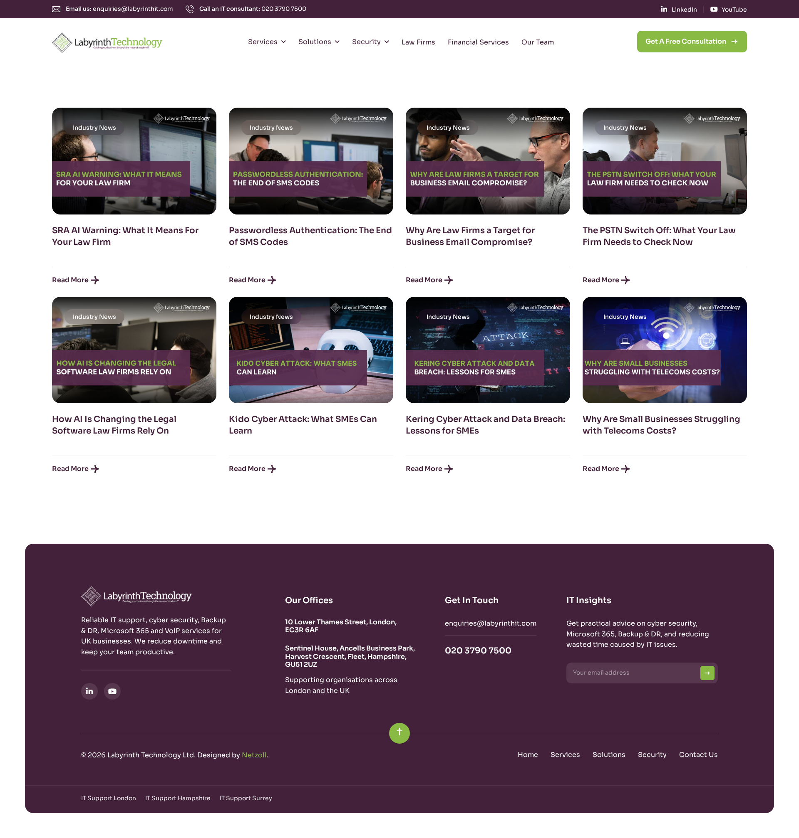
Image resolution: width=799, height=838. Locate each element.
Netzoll (254, 755)
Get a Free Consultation (685, 41)
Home (528, 754)
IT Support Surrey (246, 798)
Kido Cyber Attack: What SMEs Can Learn (303, 425)
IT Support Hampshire (178, 798)
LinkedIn (684, 9)
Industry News (94, 127)
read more (70, 280)
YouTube (734, 9)
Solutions (314, 41)
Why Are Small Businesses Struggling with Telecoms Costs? (661, 425)
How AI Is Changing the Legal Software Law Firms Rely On (114, 425)
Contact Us (698, 754)
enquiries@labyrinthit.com (133, 8)
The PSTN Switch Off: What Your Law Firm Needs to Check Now (659, 236)
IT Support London (108, 798)
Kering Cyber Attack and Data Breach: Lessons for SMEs (485, 425)
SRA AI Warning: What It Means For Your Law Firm (125, 236)
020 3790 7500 (283, 8)
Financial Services (478, 42)
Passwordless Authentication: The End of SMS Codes (310, 236)
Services (263, 41)
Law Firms (418, 42)
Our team (537, 42)
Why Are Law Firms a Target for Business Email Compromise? (470, 236)
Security (366, 41)
